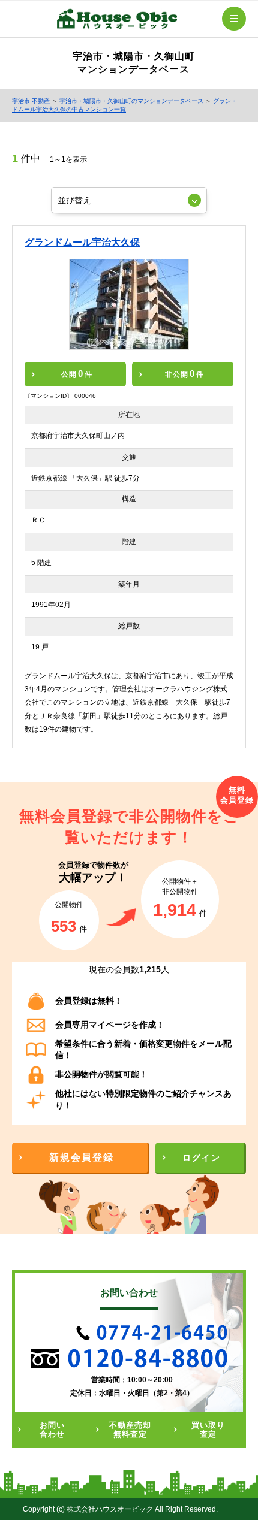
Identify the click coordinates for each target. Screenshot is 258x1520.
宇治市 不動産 (31, 101)
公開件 (76, 373)
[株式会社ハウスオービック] (117, 21)
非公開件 (184, 373)
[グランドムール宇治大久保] (130, 304)
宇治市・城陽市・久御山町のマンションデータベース (131, 101)
